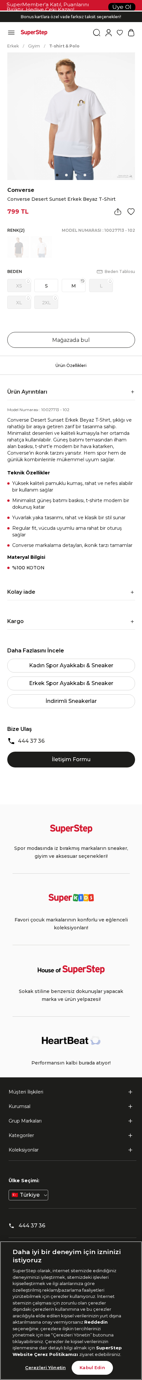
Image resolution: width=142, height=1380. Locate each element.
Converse (20, 190)
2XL (46, 303)
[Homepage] (34, 33)
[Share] (118, 212)
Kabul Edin (92, 1367)
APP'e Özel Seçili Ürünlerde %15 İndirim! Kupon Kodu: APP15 (71, 11)
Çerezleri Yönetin (45, 1367)
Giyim (34, 46)
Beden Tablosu (120, 271)
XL (19, 303)
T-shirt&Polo (64, 46)
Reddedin (96, 1322)
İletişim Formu (71, 759)
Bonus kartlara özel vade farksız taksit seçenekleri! (71, 16)
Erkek (13, 46)
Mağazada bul (71, 340)
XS (19, 286)
